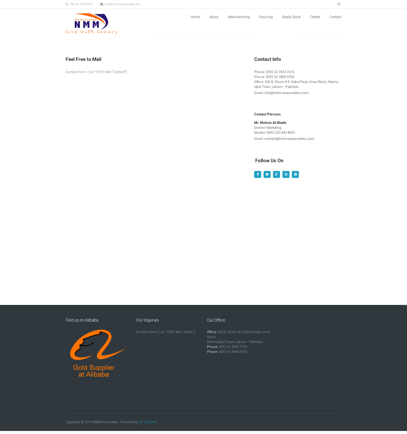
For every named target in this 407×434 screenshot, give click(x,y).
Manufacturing (239, 17)
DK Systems (148, 422)
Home (195, 17)
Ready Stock (291, 17)
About (213, 17)
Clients (315, 17)
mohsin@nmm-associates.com (289, 139)
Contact (335, 17)
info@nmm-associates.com (122, 4)
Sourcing (266, 17)
